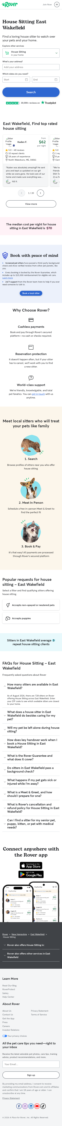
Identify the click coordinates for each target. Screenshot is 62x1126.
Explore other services (13, 46)
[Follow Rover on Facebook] (19, 1106)
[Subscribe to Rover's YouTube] (37, 1106)
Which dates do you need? (15, 73)
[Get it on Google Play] (31, 874)
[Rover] (10, 4)
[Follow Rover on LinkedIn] (31, 1106)
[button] (57, 4)
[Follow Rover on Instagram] (25, 1106)
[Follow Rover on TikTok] (43, 1106)
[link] (31, 92)
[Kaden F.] (25, 161)
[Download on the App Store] (31, 865)
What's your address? (12, 61)
